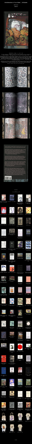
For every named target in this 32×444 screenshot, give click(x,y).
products (16, 189)
